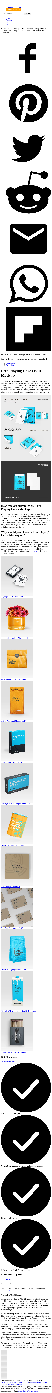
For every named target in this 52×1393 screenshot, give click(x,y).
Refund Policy (35, 1382)
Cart (7, 24)
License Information (8, 1382)
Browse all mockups (13, 7)
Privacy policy (33, 1391)
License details (6, 1291)
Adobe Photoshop (41, 355)
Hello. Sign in (11, 22)
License (9, 18)
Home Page (10, 363)
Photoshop (13, 31)
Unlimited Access (13, 9)
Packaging (10, 365)
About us (45, 1382)
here (35, 551)
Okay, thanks (23, 1391)
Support (9, 20)
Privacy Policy (23, 1382)
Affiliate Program (7, 1384)
